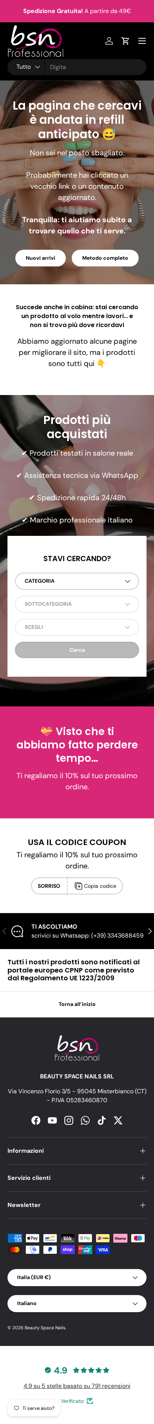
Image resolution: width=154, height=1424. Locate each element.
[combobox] (77, 67)
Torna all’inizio (77, 1004)
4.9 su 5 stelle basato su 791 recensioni (77, 1386)
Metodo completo (105, 258)
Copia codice (100, 886)
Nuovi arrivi (40, 258)
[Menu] (142, 41)
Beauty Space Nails (45, 1328)
